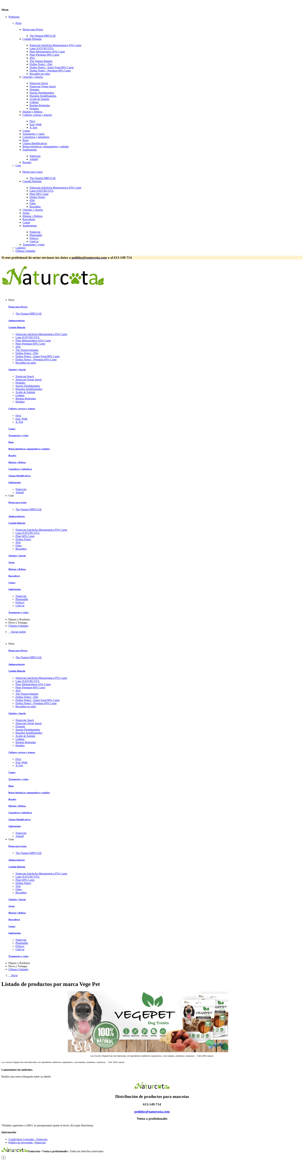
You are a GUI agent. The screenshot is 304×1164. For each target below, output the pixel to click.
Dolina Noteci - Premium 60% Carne (50, 70)
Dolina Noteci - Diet (41, 64)
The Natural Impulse (41, 61)
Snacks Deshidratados (42, 92)
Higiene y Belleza (32, 111)
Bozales (27, 162)
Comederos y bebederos (36, 137)
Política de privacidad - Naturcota (27, 1142)
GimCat (34, 241)
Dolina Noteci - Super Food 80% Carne (52, 67)
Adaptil (34, 159)
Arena (26, 212)
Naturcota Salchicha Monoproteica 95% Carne (55, 45)
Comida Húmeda (32, 38)
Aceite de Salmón (39, 99)
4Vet (32, 57)
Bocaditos (35, 206)
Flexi (32, 121)
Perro (18, 23)
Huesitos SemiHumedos (43, 95)
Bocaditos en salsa (40, 73)
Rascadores (29, 219)
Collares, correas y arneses (37, 114)
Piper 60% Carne (39, 193)
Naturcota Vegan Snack (43, 86)
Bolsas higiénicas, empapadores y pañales (46, 146)
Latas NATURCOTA (42, 48)
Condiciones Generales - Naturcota (27, 1139)
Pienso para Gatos (33, 171)
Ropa (25, 140)
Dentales (34, 89)
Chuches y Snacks (33, 76)
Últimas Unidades (25, 250)
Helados (34, 108)
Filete (33, 203)
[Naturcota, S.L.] (52, 287)
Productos (14, 16)
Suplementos (30, 149)
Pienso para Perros (33, 29)
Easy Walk (36, 124)
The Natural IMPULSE (43, 35)
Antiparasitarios (16, 320)
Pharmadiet (36, 235)
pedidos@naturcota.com (152, 1111)
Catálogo (20, 247)
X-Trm (33, 127)
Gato (18, 165)
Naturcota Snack (39, 83)
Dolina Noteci (37, 197)
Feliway (34, 238)
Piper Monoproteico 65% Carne (47, 51)
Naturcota (35, 155)
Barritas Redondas (40, 105)
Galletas (34, 102)
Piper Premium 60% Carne (44, 54)
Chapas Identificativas (35, 143)
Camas (26, 130)
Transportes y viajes (34, 133)
